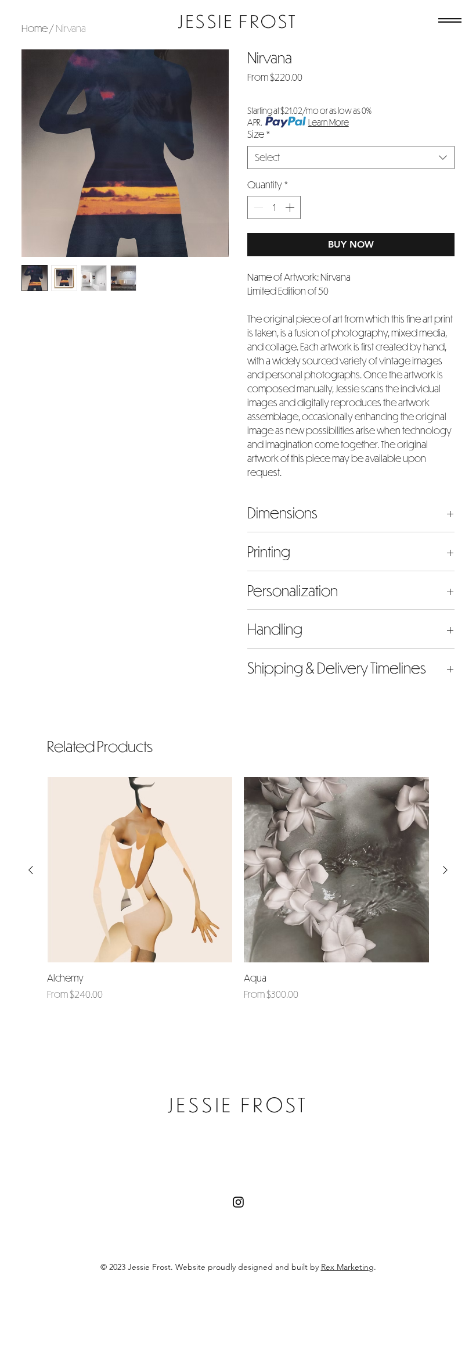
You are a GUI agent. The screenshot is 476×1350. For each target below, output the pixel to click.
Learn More (328, 122)
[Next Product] (445, 870)
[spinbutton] (274, 207)
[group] (238, 895)
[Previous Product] (31, 870)
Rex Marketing (347, 1267)
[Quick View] (139, 869)
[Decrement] (257, 207)
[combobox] (351, 157)
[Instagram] (238, 1202)
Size (258, 134)
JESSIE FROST (237, 20)
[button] (449, 20)
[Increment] (291, 207)
